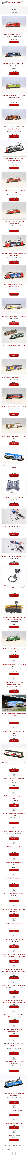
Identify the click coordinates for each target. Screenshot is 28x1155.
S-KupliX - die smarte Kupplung (14, 497)
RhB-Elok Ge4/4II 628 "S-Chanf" (14, 34)
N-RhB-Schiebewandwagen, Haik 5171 (14, 406)
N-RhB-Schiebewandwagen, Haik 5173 (14, 436)
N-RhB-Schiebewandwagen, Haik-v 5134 (14, 316)
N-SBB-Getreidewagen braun (14, 878)
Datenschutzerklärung (12, 1147)
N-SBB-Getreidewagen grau (14, 862)
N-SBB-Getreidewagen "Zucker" (14, 893)
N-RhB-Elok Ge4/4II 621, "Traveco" (14, 649)
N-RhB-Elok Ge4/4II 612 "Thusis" (14, 831)
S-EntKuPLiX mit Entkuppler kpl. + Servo (14, 527)
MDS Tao (12, 12)
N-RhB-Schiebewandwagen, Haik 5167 (14, 377)
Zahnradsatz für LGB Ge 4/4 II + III (14, 1123)
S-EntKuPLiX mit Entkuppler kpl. (14, 939)
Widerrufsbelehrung (6, 1149)
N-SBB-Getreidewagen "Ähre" (14, 847)
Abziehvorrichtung (14, 1135)
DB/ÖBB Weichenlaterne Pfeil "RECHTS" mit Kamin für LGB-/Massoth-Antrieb (14, 971)
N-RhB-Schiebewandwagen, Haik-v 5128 (14, 763)
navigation (2, 3)
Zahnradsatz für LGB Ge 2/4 (14, 1111)
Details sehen (14, 41)
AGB (19, 1147)
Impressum (4, 1147)
